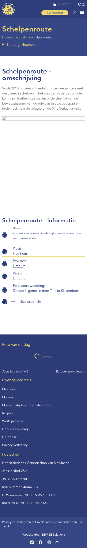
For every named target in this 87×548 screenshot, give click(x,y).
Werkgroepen (12, 421)
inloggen (64, 4)
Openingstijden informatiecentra (26, 405)
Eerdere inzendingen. (70, 371)
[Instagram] (49, 542)
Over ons (9, 389)
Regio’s (7, 413)
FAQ (81, 5)
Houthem (20, 254)
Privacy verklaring (15, 445)
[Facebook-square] (32, 542)
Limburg (19, 266)
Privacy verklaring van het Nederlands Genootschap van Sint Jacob (42, 524)
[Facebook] (40, 542)
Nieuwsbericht (30, 302)
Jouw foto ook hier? (15, 371)
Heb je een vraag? (16, 429)
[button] (82, 12)
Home (6, 37)
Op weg (8, 397)
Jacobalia (20, 37)
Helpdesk (9, 437)
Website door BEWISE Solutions (43, 534)
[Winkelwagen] (74, 12)
